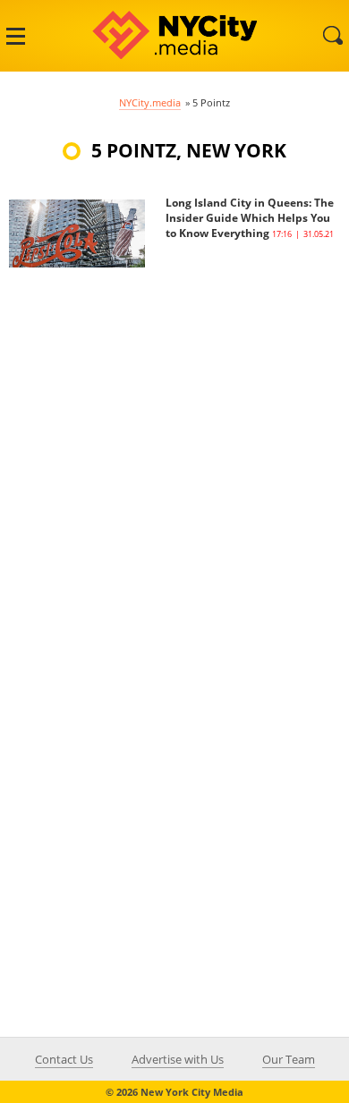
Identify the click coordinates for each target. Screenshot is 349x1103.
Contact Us (64, 1059)
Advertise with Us (178, 1059)
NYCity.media (150, 102)
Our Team (288, 1059)
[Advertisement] (174, 441)
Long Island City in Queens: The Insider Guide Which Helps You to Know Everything (250, 218)
